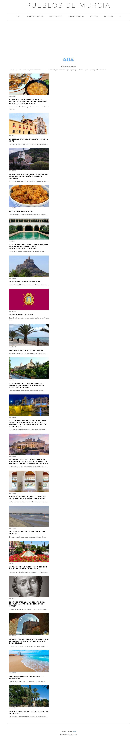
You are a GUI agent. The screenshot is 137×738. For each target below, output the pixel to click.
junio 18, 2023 (12, 380)
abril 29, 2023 (12, 135)
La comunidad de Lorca (21, 315)
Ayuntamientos (56, 16)
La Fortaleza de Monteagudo (24, 282)
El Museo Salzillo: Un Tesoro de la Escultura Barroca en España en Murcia (27, 604)
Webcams (94, 16)
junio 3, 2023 (12, 96)
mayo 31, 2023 (12, 346)
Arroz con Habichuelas (21, 211)
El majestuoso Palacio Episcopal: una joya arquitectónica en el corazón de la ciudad (29, 641)
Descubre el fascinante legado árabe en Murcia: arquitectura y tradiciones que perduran (28, 246)
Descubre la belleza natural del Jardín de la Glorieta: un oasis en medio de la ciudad (26, 385)
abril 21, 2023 (12, 528)
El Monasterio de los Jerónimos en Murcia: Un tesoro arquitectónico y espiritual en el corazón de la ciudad (29, 461)
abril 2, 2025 (12, 241)
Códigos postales (76, 16)
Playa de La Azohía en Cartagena (26, 350)
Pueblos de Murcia (68, 5)
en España (108, 16)
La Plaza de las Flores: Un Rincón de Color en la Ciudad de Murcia (28, 568)
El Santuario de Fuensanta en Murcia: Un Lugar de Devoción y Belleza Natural (28, 176)
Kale (74, 731)
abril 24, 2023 (12, 311)
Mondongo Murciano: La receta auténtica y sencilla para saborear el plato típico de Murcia (28, 101)
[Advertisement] (68, 36)
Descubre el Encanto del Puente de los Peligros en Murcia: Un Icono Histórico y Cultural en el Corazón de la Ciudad (28, 423)
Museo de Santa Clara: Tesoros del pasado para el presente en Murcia (27, 498)
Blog (18, 16)
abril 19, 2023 (12, 170)
